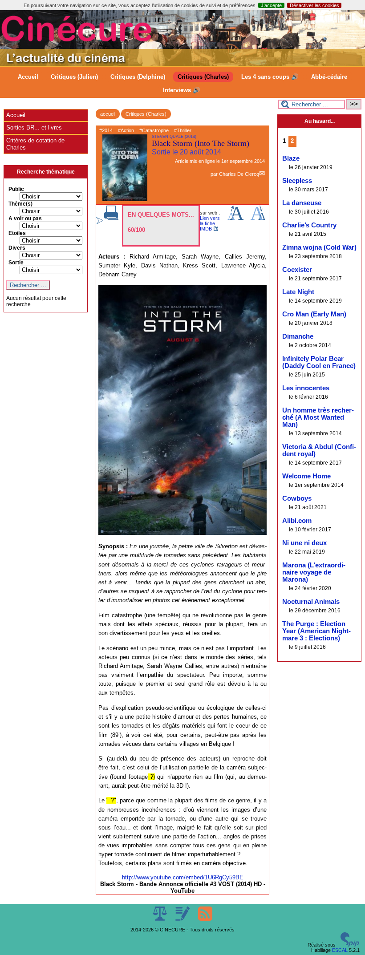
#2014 (106, 130)
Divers (16, 248)
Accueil (28, 76)
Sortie (16, 262)
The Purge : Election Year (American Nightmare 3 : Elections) (316, 631)
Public (16, 189)
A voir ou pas (25, 218)
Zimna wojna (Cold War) (319, 247)
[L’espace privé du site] (183, 919)
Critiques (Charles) (203, 76)
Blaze (291, 158)
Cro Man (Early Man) (314, 314)
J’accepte (271, 5)
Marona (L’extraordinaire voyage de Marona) (313, 572)
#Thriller (182, 130)
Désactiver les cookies (314, 5)
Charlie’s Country (309, 225)
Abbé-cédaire (329, 76)
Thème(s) (20, 204)
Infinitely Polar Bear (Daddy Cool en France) (319, 362)
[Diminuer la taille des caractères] (258, 218)
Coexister (297, 269)
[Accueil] (182, 64)
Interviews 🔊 (181, 90)
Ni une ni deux (304, 542)
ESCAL (340, 950)
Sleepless (297, 180)
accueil (107, 114)
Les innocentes (305, 388)
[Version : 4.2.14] (350, 944)
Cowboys (297, 498)
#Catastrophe (154, 130)
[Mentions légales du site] (160, 919)
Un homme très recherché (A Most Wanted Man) (318, 417)
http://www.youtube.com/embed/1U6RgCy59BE (182, 877)
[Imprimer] (111, 218)
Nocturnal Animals (311, 601)
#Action (126, 130)
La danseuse (301, 202)
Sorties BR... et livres (34, 127)
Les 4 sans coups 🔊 (270, 76)
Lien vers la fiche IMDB (210, 223)
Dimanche (297, 336)
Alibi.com (297, 520)
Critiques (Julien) (74, 76)
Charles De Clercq (239, 174)
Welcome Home (306, 476)
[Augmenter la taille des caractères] (235, 218)
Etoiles (17, 233)
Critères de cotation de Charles (35, 144)
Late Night (298, 291)
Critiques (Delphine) (137, 76)
